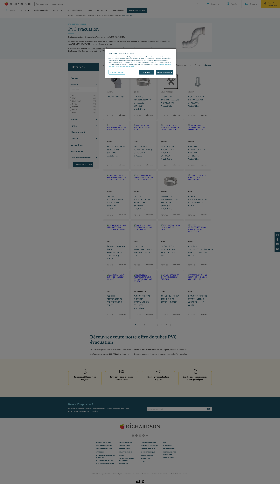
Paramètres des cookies (117, 72)
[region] (140, 63)
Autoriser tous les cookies (164, 72)
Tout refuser (146, 72)
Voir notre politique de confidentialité (123, 66)
